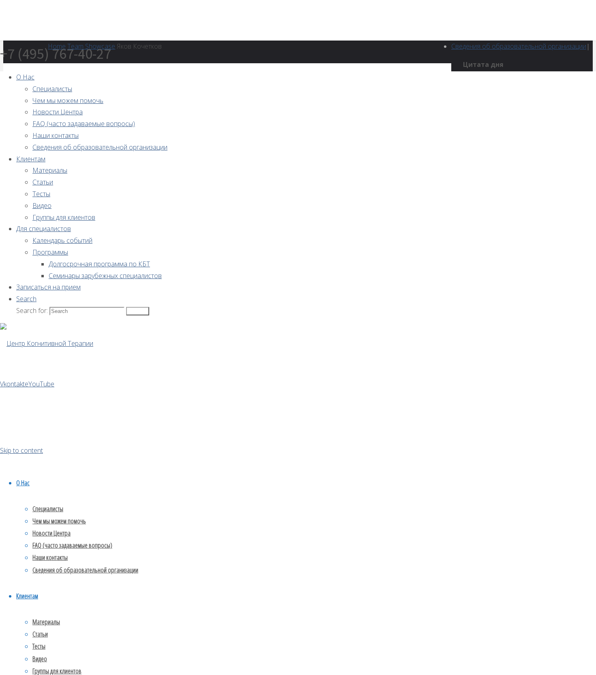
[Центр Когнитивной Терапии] (46, 343)
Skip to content (21, 450)
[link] (26, 298)
